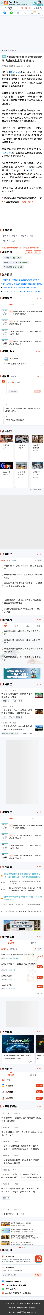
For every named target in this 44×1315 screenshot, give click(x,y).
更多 (39, 560)
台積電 (10, 1091)
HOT (11, 311)
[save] (32, 13)
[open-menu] (2, 8)
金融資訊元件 (22, 1308)
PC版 (7, 1303)
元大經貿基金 (6, 975)
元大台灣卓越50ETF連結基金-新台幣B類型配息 (18, 965)
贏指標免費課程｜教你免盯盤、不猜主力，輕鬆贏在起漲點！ (25, 312)
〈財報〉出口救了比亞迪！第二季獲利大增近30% (22, 291)
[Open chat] (39, 12)
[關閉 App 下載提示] (2, 3)
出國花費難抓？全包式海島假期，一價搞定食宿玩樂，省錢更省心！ (21, 473)
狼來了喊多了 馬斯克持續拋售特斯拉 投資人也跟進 (22, 283)
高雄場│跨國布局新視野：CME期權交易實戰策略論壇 (25, 342)
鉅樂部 (29, 1303)
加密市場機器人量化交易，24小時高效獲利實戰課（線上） (25, 332)
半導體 (10, 1098)
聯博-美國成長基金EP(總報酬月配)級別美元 (17, 954)
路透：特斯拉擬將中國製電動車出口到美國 (19, 287)
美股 (5, 50)
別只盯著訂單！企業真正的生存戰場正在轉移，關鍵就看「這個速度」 (6, 446)
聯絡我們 (32, 1308)
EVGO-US (7, 152)
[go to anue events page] (33, 8)
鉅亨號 (22, 1303)
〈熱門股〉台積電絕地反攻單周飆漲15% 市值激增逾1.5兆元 (22, 409)
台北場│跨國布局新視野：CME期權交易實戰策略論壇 (25, 322)
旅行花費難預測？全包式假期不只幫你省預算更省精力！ (37, 446)
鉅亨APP (14, 1303)
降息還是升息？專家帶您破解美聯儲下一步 (23, 197)
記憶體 (10, 1085)
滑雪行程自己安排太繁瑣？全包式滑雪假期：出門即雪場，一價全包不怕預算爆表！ (37, 473)
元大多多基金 (6, 985)
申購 (40, 967)
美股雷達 (13, 50)
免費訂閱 (38, 1275)
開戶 (40, 956)
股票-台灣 (12, 970)
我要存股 (38, 252)
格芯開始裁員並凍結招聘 (14, 420)
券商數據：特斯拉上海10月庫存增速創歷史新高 (21, 280)
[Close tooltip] (37, 18)
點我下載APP (28, 201)
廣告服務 (12, 1308)
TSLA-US (14, 71)
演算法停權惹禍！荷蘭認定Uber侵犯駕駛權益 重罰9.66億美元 (22, 446)
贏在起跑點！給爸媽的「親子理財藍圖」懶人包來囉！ (21, 248)
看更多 (39, 298)
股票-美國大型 (13, 958)
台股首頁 (29, 252)
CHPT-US (33, 170)
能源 (11, 706)
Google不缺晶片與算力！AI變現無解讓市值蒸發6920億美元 (6, 473)
